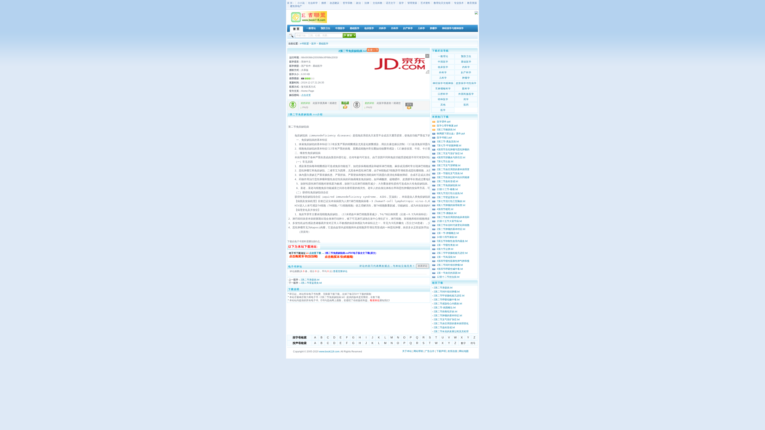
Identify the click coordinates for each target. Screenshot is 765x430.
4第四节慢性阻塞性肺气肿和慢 (453, 261)
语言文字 (390, 3)
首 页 (289, 3)
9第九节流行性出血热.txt (450, 193)
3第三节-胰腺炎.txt (446, 213)
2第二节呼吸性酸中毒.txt (447, 299)
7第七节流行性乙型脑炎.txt (451, 201)
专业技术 (459, 3)
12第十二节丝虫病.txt (448, 277)
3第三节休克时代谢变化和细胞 (453, 225)
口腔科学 (443, 94)
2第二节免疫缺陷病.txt (448, 185)
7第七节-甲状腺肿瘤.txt (449, 145)
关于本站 (407, 351)
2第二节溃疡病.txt (310, 279)
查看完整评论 (340, 271)
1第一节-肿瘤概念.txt (448, 233)
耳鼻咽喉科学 (443, 88)
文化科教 (377, 3)
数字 (463, 343)
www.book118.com (329, 351)
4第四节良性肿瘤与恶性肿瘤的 (453, 149)
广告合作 (429, 351)
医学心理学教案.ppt (447, 125)
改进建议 (334, 3)
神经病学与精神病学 (443, 83)
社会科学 (313, 3)
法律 (366, 3)
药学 (466, 99)
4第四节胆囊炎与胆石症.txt (451, 157)
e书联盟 (304, 43)
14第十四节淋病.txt (447, 237)
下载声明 (441, 351)
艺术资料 (425, 3)
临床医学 (443, 67)
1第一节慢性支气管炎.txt (450, 173)
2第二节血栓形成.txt (447, 181)
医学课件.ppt (443, 121)
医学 (401, 3)
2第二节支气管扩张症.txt (450, 153)
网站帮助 (418, 351)
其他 (443, 104)
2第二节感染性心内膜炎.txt (448, 303)
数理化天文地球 (442, 3)
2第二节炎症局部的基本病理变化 (451, 323)
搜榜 (323, 3)
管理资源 (412, 3)
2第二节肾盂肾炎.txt (311, 282)
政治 (358, 3)
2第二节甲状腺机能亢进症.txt (452, 253)
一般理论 (443, 56)
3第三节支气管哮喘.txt (448, 165)
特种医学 (443, 99)
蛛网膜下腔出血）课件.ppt (451, 133)
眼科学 (466, 88)
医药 (466, 104)
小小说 (301, 3)
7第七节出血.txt (445, 161)
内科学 (466, 67)
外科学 (443, 72)
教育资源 (472, 3)
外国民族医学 (466, 94)
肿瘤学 (466, 77)
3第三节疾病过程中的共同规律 (453, 177)
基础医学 (323, 43)
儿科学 (443, 77)
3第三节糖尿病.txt (446, 129)
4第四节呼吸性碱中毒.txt (450, 269)
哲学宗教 (347, 3)
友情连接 (452, 351)
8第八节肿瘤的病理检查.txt (451, 205)
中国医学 (443, 61)
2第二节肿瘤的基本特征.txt (451, 229)
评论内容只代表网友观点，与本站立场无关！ (387, 266)
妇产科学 (466, 72)
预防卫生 (466, 56)
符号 (473, 343)
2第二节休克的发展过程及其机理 (451, 331)
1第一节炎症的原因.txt (448, 273)
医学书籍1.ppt (444, 137)
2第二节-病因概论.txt (445, 307)
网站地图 (464, 351)
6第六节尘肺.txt (445, 249)
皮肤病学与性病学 (466, 83)
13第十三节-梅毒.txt (447, 189)
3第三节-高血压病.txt (448, 141)
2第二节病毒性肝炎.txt (445, 311)
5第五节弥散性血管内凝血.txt (452, 241)
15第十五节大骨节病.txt (449, 221)
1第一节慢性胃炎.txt (447, 245)
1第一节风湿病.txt (446, 257)
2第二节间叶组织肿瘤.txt (450, 265)
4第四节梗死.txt (445, 209)
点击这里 (306, 95)
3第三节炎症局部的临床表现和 (453, 217)
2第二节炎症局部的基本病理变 (453, 169)
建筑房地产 (296, 6)
